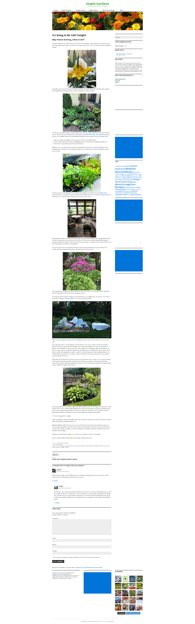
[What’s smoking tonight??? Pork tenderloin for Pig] (125, 607)
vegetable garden (119, 193)
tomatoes (134, 191)
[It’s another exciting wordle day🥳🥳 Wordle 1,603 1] (125, 579)
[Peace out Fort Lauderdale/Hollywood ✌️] (118, 607)
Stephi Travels (80, 10)
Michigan (136, 179)
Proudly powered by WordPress (89, 621)
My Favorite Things (108, 10)
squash (117, 191)
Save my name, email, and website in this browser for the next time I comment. (77, 557)
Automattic (111, 621)
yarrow (128, 194)
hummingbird (129, 179)
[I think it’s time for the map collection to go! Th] (132, 600)
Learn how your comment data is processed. (88, 567)
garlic (71, 446)
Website (54, 551)
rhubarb (67, 447)
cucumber (139, 174)
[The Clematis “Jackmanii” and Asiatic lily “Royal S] (125, 593)
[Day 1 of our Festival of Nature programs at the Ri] (139, 593)
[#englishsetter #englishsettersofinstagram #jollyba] (139, 600)
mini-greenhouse (103, 194)
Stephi (66, 443)
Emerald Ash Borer (135, 176)
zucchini (138, 195)
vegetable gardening (130, 193)
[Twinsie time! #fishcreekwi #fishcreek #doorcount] (118, 586)
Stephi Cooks (93, 10)
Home (56, 10)
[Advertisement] (129, 147)
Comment (55, 518)
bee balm (129, 166)
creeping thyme (132, 174)
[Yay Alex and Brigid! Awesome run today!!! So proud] (132, 607)
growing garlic (135, 177)
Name (54, 538)
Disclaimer (55, 573)
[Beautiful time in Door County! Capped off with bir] (139, 607)
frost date (66, 446)
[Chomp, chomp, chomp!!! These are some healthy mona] (125, 586)
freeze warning (60, 446)
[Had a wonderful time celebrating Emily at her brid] (125, 600)
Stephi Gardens (97, 4)
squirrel (122, 191)
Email (54, 544)
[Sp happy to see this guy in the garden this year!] (139, 586)
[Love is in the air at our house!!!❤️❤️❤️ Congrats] (118, 600)
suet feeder (128, 191)
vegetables (118, 195)
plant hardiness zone (94, 132)
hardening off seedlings (92, 446)
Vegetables (60, 444)
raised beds (128, 189)
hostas (54, 447)
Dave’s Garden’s (100, 136)
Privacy (62, 573)
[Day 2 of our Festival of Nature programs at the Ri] (132, 593)
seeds (136, 189)
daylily (120, 176)
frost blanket (70, 298)
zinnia (133, 195)
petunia (133, 182)
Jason (59, 470)
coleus (126, 174)
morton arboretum (123, 182)
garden (125, 178)
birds (123, 169)
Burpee (129, 171)
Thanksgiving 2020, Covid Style (124, 54)
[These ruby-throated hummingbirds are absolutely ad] (132, 586)
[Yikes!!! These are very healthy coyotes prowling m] (118, 579)
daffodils (117, 176)
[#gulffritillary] (139, 579)
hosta (108, 446)
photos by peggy (60, 447)
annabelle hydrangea (120, 166)
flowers (120, 177)
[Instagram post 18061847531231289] (118, 593)
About (122, 10)
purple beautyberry (130, 187)
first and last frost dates (88, 134)
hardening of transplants (79, 446)
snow (139, 189)
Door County (126, 176)
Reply (56, 480)
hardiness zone (102, 446)
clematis (121, 174)
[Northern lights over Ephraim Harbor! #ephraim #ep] (132, 579)
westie (124, 195)
